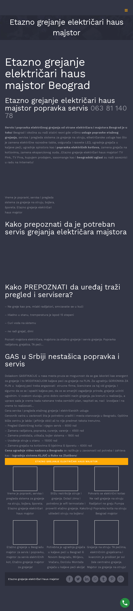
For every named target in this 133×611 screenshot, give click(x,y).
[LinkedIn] (86, 579)
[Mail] (120, 579)
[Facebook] (69, 579)
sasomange (61, 157)
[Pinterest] (112, 579)
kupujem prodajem (38, 157)
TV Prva (17, 157)
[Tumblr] (103, 579)
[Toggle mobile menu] (126, 10)
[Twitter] (78, 579)
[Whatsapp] (95, 579)
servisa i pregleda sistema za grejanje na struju (51, 137)
